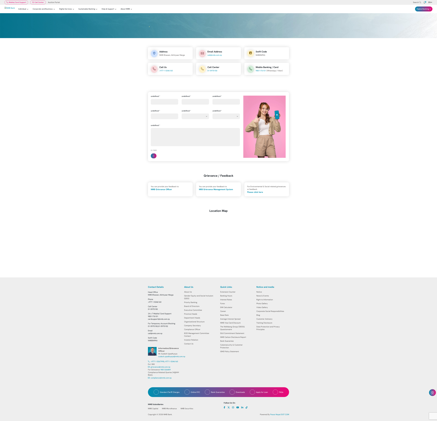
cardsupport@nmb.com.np (159, 319)
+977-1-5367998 (157, 361)
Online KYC (195, 392)
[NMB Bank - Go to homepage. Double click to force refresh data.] (10, 9)
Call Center (39, 2)
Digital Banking (423, 9)
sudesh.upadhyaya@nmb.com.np (171, 356)
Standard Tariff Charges (170, 392)
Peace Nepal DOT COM (279, 414)
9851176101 (261, 70)
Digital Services (65, 9)
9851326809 (165, 369)
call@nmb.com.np (214, 55)
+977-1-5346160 (166, 70)
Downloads (240, 392)
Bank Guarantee (218, 392)
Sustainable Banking (86, 9)
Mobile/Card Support (17, 2)
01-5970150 (212, 70)
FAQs (281, 392)
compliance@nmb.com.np (160, 378)
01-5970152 (163, 326)
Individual (22, 9)
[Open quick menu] (432, 392)
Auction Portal (54, 2)
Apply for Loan (262, 392)
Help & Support (108, 9)
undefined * (155, 96)
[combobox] (195, 116)
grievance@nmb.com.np (160, 367)
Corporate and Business (43, 9)
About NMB (125, 9)
